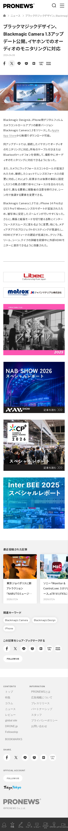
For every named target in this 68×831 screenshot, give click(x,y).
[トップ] (4, 15)
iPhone (9, 628)
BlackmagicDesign (45, 620)
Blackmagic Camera (16, 620)
